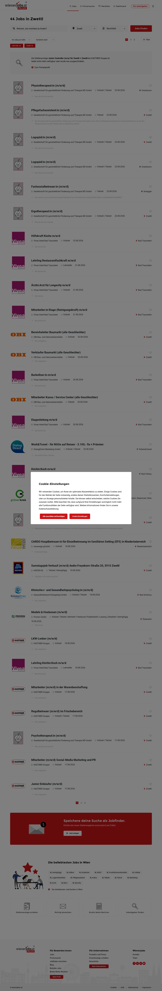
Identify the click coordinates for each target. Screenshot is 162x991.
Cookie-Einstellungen (79, 516)
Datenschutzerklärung (48, 509)
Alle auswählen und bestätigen (54, 516)
